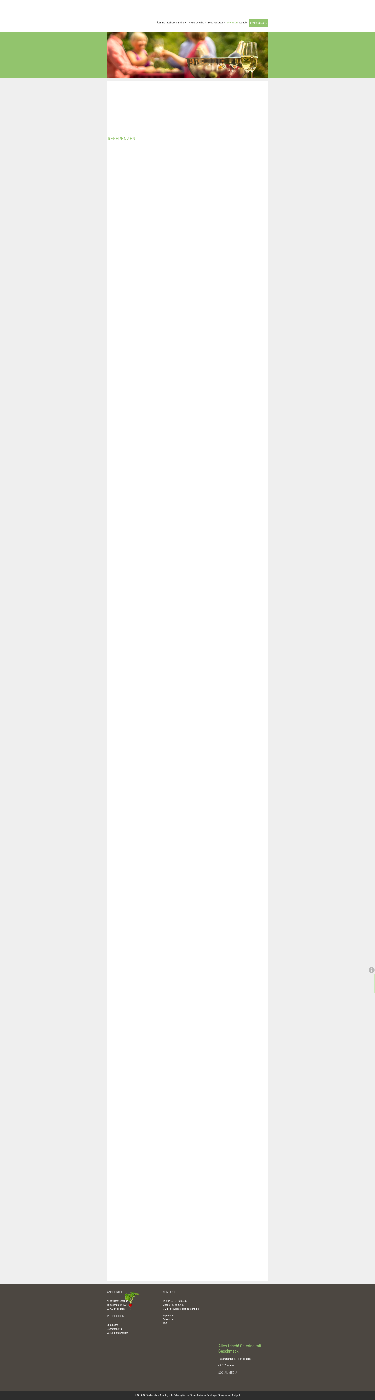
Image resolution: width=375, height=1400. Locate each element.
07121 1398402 (178, 1300)
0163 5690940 (176, 1304)
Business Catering (175, 22)
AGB (165, 1323)
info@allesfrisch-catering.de (184, 1308)
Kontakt (243, 22)
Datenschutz (169, 1319)
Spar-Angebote (258, 22)
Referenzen (232, 22)
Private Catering (196, 22)
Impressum (168, 1315)
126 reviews (228, 1365)
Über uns (160, 22)
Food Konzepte (215, 22)
